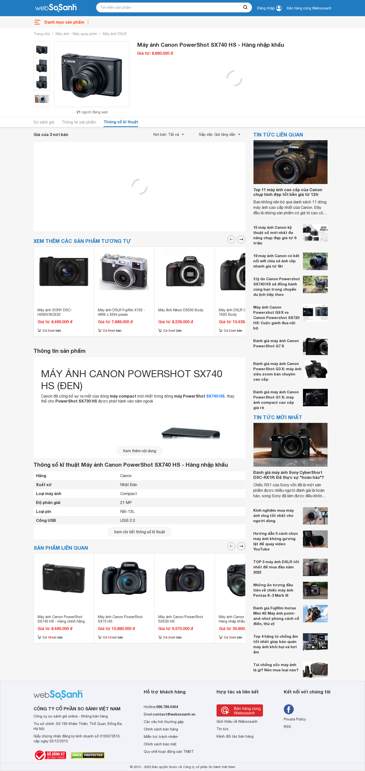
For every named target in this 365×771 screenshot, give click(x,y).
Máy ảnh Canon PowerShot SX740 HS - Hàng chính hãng (61, 619)
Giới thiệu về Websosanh (237, 722)
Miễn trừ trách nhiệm (161, 737)
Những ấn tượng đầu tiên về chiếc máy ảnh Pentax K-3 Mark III (273, 590)
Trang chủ (42, 34)
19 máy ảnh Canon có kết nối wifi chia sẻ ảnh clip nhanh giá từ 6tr (276, 260)
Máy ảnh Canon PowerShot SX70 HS (120, 619)
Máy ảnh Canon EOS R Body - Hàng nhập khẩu (243, 619)
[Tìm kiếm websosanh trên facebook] (289, 709)
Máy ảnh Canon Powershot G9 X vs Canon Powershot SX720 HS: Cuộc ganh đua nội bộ (276, 317)
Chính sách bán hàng (161, 729)
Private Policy (295, 719)
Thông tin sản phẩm (79, 122)
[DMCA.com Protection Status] (88, 755)
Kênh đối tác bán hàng (235, 736)
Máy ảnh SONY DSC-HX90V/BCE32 (54, 312)
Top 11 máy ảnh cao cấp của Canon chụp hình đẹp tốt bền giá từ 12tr (287, 192)
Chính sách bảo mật (160, 744)
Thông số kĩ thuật (121, 121)
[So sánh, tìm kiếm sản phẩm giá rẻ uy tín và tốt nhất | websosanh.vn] (56, 8)
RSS (287, 727)
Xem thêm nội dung (139, 451)
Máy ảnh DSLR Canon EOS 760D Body (240, 312)
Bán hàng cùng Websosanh (309, 8)
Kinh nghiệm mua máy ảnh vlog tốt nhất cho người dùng (273, 515)
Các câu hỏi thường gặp (164, 722)
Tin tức (223, 729)
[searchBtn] (245, 7)
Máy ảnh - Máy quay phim (76, 34)
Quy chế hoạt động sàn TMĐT (169, 752)
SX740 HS (215, 396)
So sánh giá (44, 122)
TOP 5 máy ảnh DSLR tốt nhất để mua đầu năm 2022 (276, 566)
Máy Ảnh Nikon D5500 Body (180, 310)
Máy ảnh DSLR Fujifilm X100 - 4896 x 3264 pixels (121, 312)
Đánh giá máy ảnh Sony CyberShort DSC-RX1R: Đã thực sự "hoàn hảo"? (288, 474)
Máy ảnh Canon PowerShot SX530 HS (180, 619)
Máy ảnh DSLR (114, 34)
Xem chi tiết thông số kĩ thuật (139, 532)
